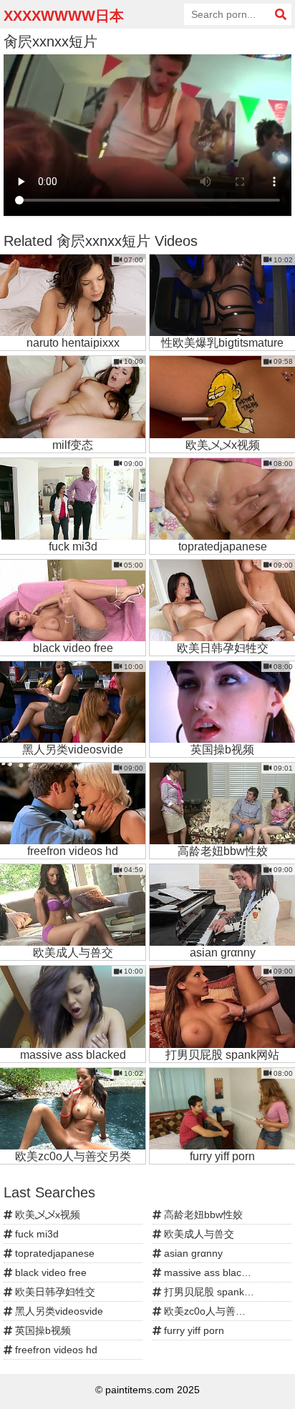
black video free (49, 1272)
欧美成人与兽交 (197, 1234)
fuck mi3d (35, 1234)
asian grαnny (192, 1253)
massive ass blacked (209, 1272)
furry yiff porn (192, 1330)
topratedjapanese (53, 1253)
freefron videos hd (54, 1349)
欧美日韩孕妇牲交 (53, 1291)
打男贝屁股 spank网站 (212, 1291)
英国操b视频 (41, 1330)
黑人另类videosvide (57, 1311)
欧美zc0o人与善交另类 (213, 1311)
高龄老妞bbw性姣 (202, 1214)
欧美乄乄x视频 (46, 1214)
